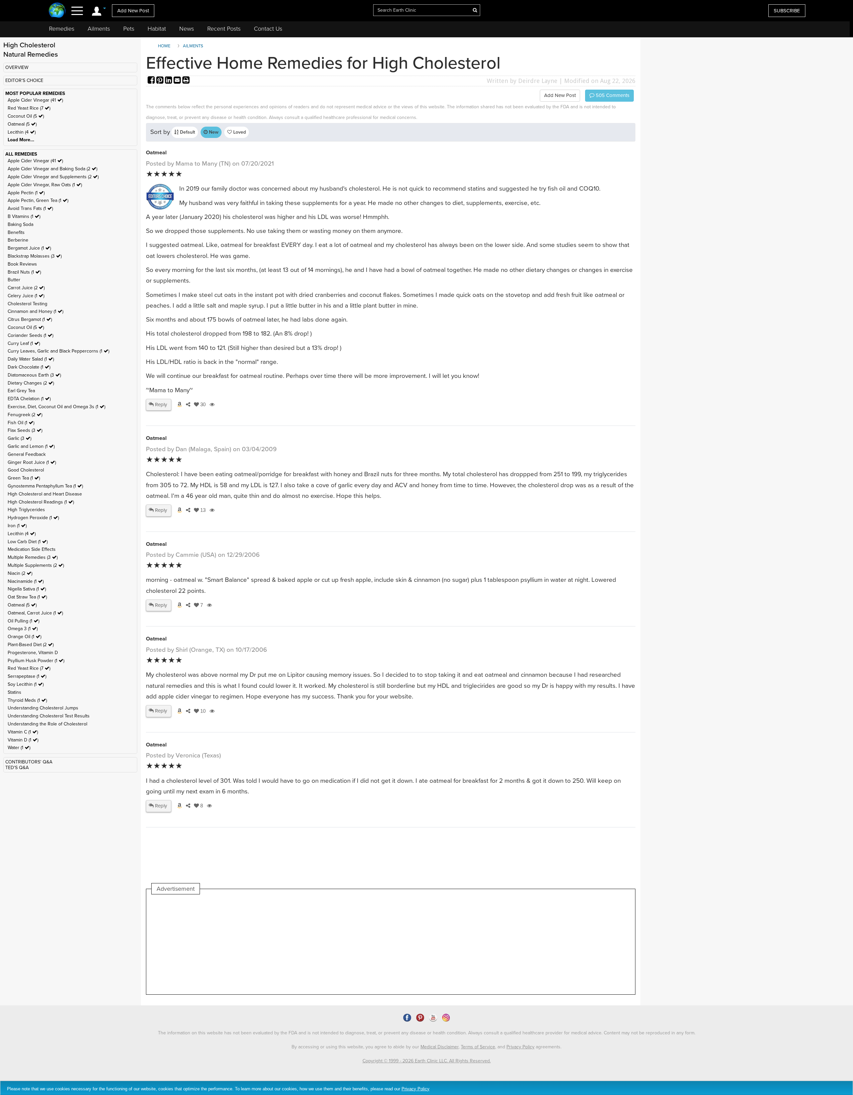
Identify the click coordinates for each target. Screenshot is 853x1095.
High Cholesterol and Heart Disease (45, 494)
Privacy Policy (520, 1047)
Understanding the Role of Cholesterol (47, 724)
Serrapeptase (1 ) (27, 676)
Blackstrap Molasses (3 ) (35, 256)
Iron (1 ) (17, 526)
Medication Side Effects (32, 549)
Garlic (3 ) (19, 438)
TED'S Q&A (17, 767)
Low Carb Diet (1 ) (28, 542)
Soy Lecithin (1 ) (26, 684)
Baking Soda (20, 224)
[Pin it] (160, 80)
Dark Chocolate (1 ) (29, 367)
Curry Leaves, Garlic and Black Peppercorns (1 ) (58, 351)
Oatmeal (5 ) (22, 124)
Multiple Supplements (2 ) (36, 565)
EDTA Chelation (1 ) (29, 399)
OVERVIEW (16, 67)
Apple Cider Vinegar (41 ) (35, 100)
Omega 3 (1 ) (23, 628)
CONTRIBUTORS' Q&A (28, 762)
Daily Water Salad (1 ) (31, 359)
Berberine (18, 240)
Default (187, 132)
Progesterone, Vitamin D (33, 652)
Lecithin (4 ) (22, 132)
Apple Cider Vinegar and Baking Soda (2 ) (52, 169)
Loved (239, 132)
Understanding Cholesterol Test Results (49, 716)
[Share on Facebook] (152, 80)
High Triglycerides (26, 510)
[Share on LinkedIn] (169, 80)
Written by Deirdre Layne (522, 80)
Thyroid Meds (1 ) (27, 700)
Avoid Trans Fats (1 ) (30, 208)
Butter (14, 280)
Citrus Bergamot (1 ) (30, 319)
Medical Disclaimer (439, 1047)
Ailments (99, 28)
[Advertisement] (273, 944)
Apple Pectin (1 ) (26, 193)
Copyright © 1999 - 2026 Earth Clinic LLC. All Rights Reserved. (427, 1061)
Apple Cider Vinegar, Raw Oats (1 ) (45, 185)
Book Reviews (22, 264)
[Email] (178, 80)
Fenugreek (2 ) (25, 415)
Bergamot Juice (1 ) (29, 248)
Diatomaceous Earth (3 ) (34, 375)
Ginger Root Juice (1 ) (32, 462)
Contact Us (268, 28)
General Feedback (27, 454)
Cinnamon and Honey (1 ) (35, 311)
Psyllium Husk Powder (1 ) (36, 660)
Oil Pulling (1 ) (23, 621)
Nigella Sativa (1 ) (27, 589)
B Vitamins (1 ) (24, 216)
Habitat (157, 28)
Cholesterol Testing (27, 304)
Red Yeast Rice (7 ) (29, 108)
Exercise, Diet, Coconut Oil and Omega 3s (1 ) (56, 407)
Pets (128, 28)
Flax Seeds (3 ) (25, 430)
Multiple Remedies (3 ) (33, 557)
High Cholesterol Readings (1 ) (41, 502)
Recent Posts (224, 28)
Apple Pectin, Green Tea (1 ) (38, 200)
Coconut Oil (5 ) (26, 116)
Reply (160, 405)
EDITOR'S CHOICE (24, 80)
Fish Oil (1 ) (21, 423)
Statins (14, 692)
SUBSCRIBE (787, 11)
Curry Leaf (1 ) (24, 343)
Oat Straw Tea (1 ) (27, 597)
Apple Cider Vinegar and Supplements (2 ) (53, 177)
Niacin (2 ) (20, 573)
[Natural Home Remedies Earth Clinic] (57, 11)
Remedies (61, 28)
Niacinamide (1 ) (26, 581)
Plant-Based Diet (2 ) (31, 644)
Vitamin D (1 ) (23, 740)
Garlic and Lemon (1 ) (31, 446)
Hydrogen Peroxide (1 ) (33, 518)
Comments (611, 95)
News (186, 28)
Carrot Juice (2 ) (26, 288)
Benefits (16, 232)
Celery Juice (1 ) (26, 296)
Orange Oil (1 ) (24, 636)
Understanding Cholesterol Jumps (43, 708)
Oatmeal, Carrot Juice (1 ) (35, 613)
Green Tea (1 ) (24, 478)
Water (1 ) (19, 747)
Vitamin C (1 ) (23, 732)
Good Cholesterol (26, 470)
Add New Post (133, 11)
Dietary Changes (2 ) (31, 383)
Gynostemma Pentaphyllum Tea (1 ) (45, 486)
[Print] (186, 80)
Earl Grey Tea (21, 391)
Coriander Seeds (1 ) (30, 335)
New (213, 132)
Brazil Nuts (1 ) (24, 272)
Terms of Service (478, 1047)
